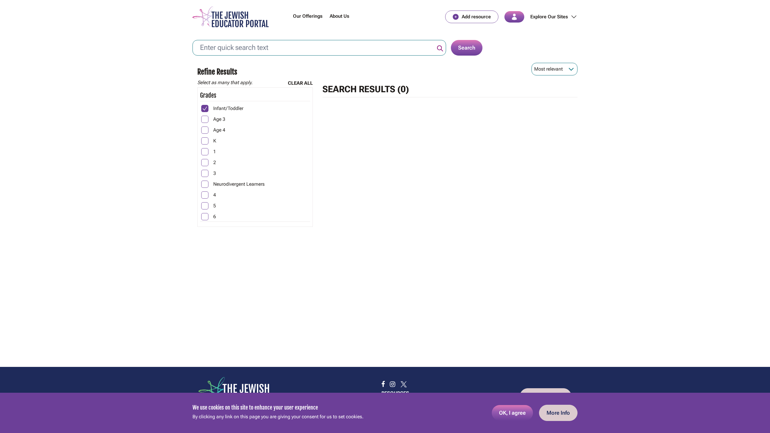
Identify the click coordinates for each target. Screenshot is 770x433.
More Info (558, 413)
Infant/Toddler (228, 108)
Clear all (300, 83)
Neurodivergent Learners (239, 184)
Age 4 (219, 130)
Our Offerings (307, 16)
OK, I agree (512, 413)
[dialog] (385, 413)
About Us (339, 16)
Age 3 (219, 119)
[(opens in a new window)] (383, 384)
